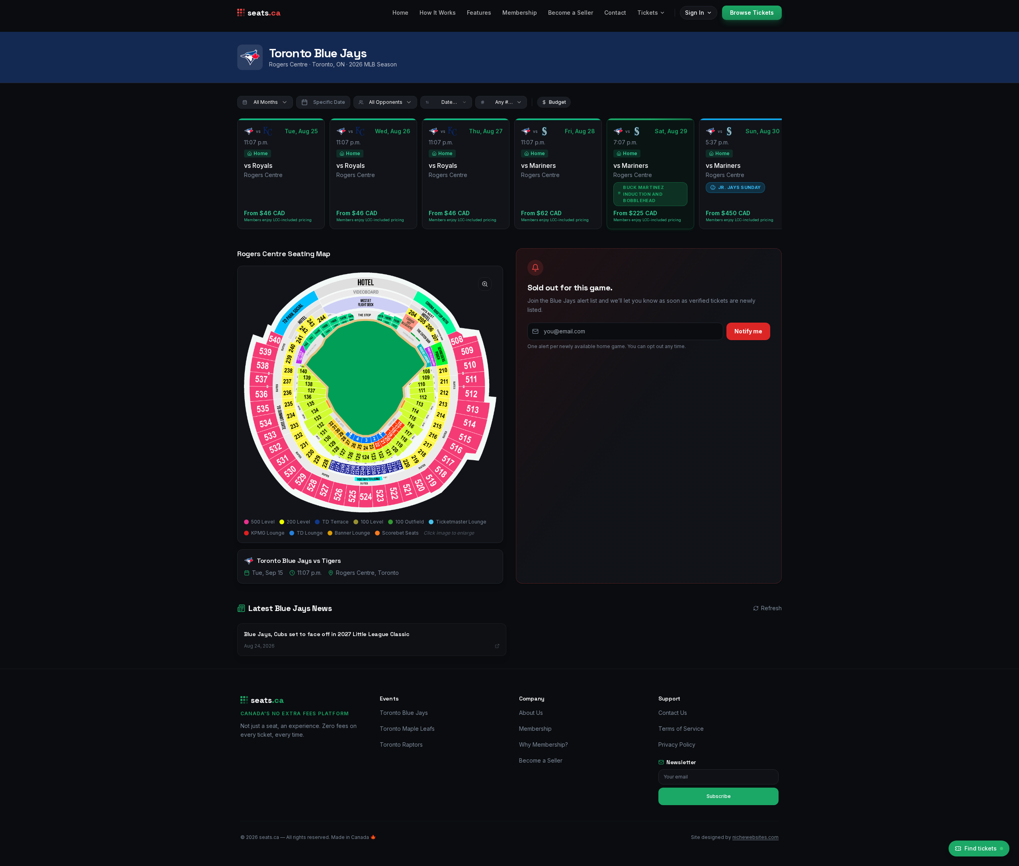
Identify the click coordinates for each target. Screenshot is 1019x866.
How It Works (438, 12)
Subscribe (719, 796)
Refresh (771, 608)
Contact (615, 12)
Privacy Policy (676, 744)
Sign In (694, 12)
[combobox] (265, 102)
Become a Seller (570, 12)
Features (479, 12)
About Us (531, 712)
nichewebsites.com (755, 837)
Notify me (748, 331)
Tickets (647, 12)
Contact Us (672, 712)
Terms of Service (681, 728)
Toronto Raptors (401, 744)
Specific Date (329, 102)
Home (400, 12)
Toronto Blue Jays (404, 712)
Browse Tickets (752, 12)
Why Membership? (543, 744)
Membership (519, 12)
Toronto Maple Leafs (407, 728)
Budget (557, 102)
